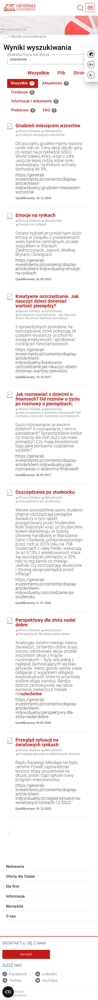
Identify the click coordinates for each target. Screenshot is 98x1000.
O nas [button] (11, 916)
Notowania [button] (15, 866)
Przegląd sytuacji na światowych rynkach (37, 742)
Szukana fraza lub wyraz (28, 55)
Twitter (15, 980)
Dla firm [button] (12, 886)
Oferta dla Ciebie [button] (20, 876)
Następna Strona (8, 834)
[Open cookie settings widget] (8, 992)
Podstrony (22, 110)
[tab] (48, 866)
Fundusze (22, 92)
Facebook (18, 974)
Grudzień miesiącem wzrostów (47, 125)
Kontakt (26, 954)
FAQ (49, 110)
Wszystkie (38, 73)
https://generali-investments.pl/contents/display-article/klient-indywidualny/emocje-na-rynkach (48, 266)
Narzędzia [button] (14, 906)
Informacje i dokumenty (34, 101)
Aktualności (54, 83)
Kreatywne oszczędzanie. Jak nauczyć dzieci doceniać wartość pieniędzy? (47, 301)
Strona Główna (29, 131)
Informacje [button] (15, 896)
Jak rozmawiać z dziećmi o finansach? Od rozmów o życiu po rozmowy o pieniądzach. (47, 398)
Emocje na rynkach (35, 215)
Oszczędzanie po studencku (45, 492)
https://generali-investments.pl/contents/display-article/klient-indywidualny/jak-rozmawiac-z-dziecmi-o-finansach (47, 462)
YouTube (49, 980)
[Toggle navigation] (89, 7)
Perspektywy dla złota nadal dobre (45, 622)
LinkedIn (49, 974)
